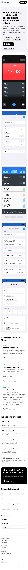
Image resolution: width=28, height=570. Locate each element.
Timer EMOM (5, 523)
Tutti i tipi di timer (6, 527)
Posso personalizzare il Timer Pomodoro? (13, 494)
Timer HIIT (4, 519)
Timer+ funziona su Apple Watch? (11, 504)
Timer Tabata (4, 542)
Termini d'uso (4, 562)
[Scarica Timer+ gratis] (8, 44)
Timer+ (6, 2)
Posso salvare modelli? (8, 499)
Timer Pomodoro (4, 540)
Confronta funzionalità (9, 48)
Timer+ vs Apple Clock (6, 553)
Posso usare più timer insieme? (10, 509)
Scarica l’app (23, 2)
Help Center (3, 559)
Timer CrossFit (4, 547)
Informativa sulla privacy (6, 560)
